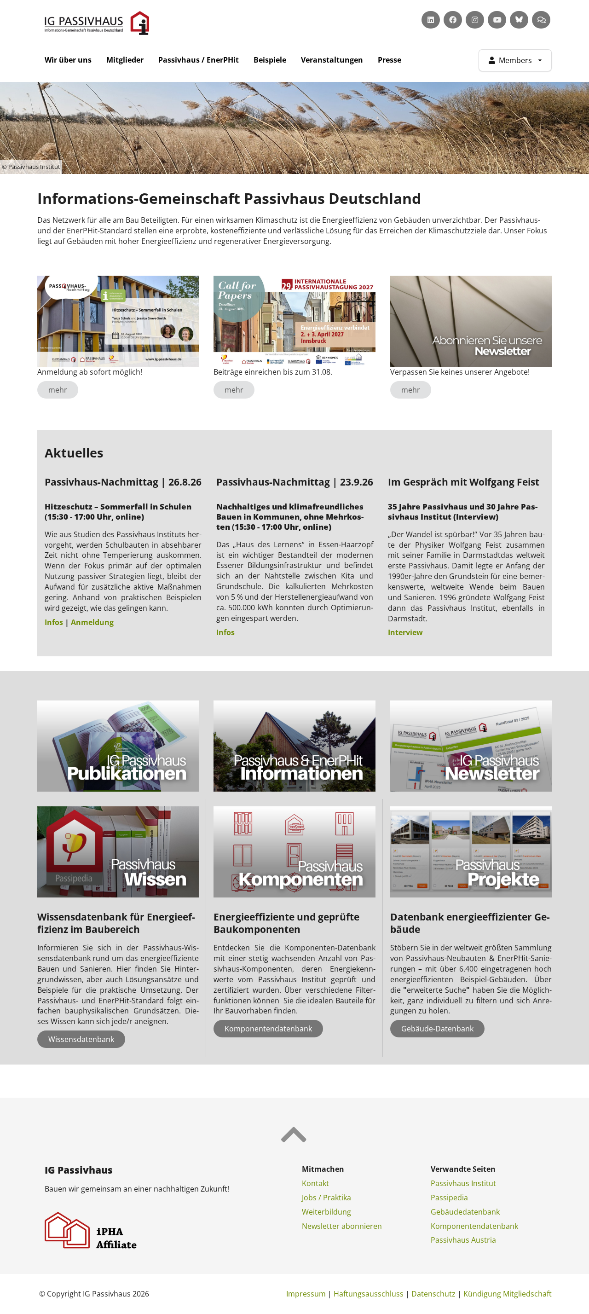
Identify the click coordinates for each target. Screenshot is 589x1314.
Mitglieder (125, 60)
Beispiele (270, 60)
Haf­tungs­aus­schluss (369, 1294)
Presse (389, 60)
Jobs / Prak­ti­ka (326, 1197)
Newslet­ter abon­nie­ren (342, 1226)
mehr (57, 390)
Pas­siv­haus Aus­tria (463, 1240)
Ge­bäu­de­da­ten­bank (465, 1212)
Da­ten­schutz (433, 1294)
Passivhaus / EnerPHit (198, 60)
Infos (54, 622)
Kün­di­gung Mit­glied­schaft (507, 1294)
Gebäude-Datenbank (437, 1029)
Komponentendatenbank (268, 1029)
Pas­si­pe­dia (449, 1197)
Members (515, 60)
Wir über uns (68, 60)
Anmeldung (92, 622)
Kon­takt (315, 1183)
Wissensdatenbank (81, 1039)
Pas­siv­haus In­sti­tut (463, 1183)
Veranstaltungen (332, 60)
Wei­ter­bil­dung (326, 1212)
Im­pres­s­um (306, 1294)
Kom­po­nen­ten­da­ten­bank (474, 1226)
